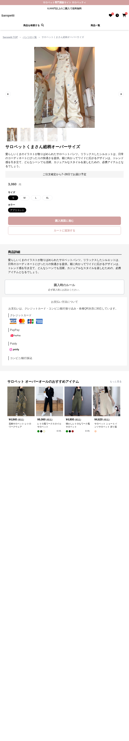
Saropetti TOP (10, 37)
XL (47, 197)
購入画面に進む (64, 220)
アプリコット (17, 210)
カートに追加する (64, 230)
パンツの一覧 (30, 37)
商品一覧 (95, 25)
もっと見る (116, 381)
